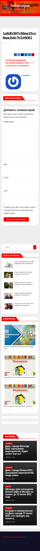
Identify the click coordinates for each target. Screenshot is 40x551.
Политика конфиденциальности (14, 537)
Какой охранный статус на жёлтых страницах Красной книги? (20, 377)
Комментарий (9, 122)
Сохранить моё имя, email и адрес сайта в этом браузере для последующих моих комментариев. (20, 210)
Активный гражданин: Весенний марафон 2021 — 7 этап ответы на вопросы (19, 63)
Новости (8, 486)
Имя (6, 164)
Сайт (5, 191)
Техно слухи (20, 6)
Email (6, 178)
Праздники (9, 443)
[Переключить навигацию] (21, 14)
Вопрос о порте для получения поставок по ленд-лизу (18, 406)
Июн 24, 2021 (10, 457)
